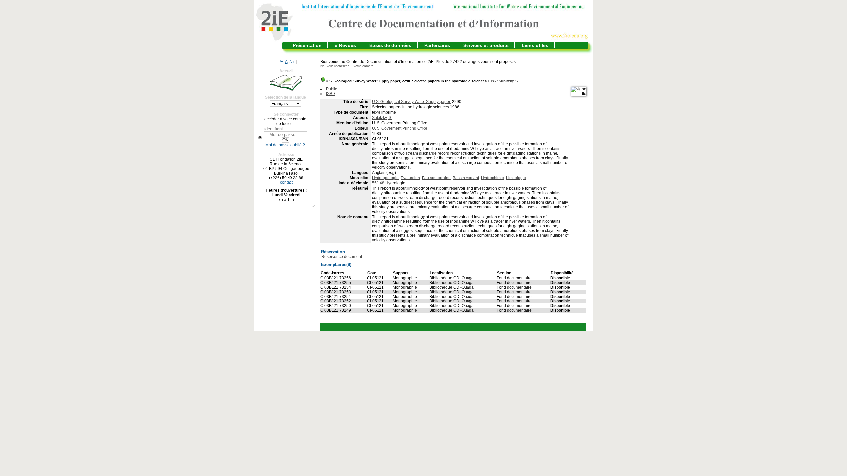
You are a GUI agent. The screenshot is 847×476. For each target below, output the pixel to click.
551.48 (378, 183)
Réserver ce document (341, 256)
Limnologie (516, 178)
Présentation (307, 45)
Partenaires (437, 45)
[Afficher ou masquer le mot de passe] (260, 137)
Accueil (286, 71)
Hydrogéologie (385, 178)
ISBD (330, 93)
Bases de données (390, 45)
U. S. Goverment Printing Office (399, 128)
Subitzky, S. (509, 81)
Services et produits (486, 45)
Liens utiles (535, 45)
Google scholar (443, 327)
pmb (469, 327)
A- (281, 61)
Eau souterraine (436, 178)
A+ (292, 62)
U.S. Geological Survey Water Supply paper (411, 101)
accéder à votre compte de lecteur (285, 121)
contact (286, 182)
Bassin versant (466, 178)
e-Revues (345, 45)
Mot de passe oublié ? (285, 145)
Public (331, 89)
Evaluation (410, 178)
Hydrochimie (492, 178)
